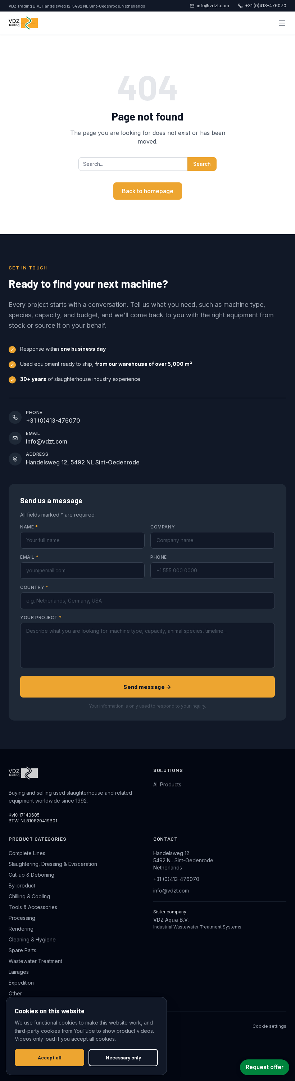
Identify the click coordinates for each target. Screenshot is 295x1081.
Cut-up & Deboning (31, 875)
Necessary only (123, 1057)
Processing (22, 918)
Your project (41, 617)
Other (15, 993)
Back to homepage (147, 191)
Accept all (50, 1057)
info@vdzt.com (213, 5)
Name (29, 527)
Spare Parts (22, 950)
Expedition (21, 983)
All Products (167, 784)
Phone (158, 557)
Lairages (19, 972)
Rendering (21, 929)
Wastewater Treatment (35, 961)
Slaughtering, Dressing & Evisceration (53, 864)
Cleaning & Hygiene (32, 939)
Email (29, 557)
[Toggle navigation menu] (282, 23)
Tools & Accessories (33, 907)
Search (202, 164)
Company (162, 527)
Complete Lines (27, 853)
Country (34, 587)
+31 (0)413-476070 (265, 5)
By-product (22, 885)
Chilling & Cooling (29, 896)
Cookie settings (269, 1026)
